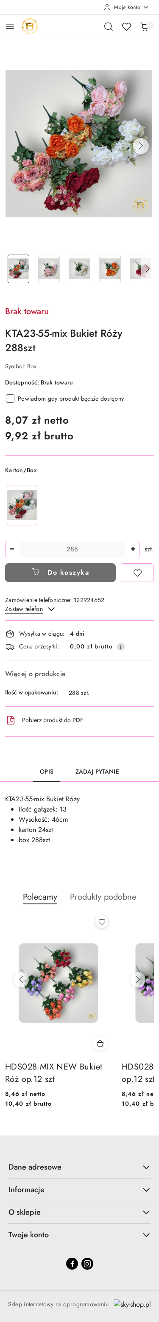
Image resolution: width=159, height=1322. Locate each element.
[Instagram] (87, 1264)
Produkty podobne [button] (103, 897)
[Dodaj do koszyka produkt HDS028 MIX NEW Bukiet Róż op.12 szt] (100, 1043)
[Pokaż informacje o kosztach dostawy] (121, 646)
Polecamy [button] (40, 897)
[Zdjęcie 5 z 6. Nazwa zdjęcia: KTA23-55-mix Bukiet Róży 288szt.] (140, 269)
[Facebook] (72, 1264)
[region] (22, 505)
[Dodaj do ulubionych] (137, 572)
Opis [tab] (46, 771)
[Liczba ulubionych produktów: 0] (126, 26)
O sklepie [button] (24, 1212)
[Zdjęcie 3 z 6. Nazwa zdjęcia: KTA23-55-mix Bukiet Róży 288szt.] (79, 269)
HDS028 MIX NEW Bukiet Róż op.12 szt (53, 1073)
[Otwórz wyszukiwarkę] (108, 26)
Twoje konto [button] (28, 1234)
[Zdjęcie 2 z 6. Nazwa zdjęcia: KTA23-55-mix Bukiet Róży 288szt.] (49, 269)
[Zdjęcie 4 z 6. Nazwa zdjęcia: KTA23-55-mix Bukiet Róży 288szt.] (109, 269)
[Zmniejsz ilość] (12, 549)
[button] (141, 146)
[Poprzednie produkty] (21, 979)
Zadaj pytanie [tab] (97, 771)
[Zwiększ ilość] (132, 549)
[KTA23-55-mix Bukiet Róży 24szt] (22, 505)
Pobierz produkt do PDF (52, 720)
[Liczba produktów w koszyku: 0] (144, 26)
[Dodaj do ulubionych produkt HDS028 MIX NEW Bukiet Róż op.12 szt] (101, 921)
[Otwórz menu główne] (10, 26)
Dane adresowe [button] (34, 1167)
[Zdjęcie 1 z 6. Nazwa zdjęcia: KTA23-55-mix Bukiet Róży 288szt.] (18, 269)
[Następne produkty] (137, 979)
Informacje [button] (26, 1189)
